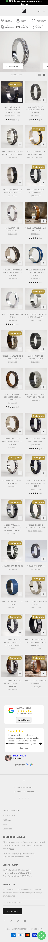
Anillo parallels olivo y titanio (36, 229)
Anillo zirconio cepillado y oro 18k (35, 526)
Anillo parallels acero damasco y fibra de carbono (12, 528)
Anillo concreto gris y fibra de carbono (36, 395)
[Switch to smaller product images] (44, 75)
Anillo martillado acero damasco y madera (12, 683)
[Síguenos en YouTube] (24, 921)
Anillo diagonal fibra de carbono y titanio (12, 153)
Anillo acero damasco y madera (36, 682)
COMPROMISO (13, 66)
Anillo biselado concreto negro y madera (12, 397)
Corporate (7, 829)
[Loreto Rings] (11, 710)
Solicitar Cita (9, 815)
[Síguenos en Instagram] (11, 921)
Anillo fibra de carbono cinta (35, 357)
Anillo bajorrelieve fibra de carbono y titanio (12, 272)
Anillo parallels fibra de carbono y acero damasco (36, 642)
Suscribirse (12, 911)
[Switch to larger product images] (39, 75)
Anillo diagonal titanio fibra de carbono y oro (12, 110)
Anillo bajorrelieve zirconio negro (35, 440)
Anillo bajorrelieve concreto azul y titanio (35, 272)
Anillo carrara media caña (12, 315)
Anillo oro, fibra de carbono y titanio (35, 153)
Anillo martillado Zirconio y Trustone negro (35, 483)
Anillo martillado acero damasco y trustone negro (12, 642)
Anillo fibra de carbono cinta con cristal (35, 110)
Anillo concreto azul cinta (12, 602)
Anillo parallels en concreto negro (12, 191)
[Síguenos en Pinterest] (18, 921)
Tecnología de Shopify (33, 929)
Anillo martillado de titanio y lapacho (12, 357)
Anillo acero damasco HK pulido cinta (36, 315)
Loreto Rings (23, 707)
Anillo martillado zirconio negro (36, 191)
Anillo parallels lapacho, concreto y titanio (12, 441)
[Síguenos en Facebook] (4, 921)
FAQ (5, 824)
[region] (24, 786)
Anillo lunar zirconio (12, 566)
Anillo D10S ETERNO (36, 566)
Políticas (7, 820)
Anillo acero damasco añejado (12, 481)
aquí (12, 848)
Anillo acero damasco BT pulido (36, 602)
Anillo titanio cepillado (12, 229)
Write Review (24, 720)
